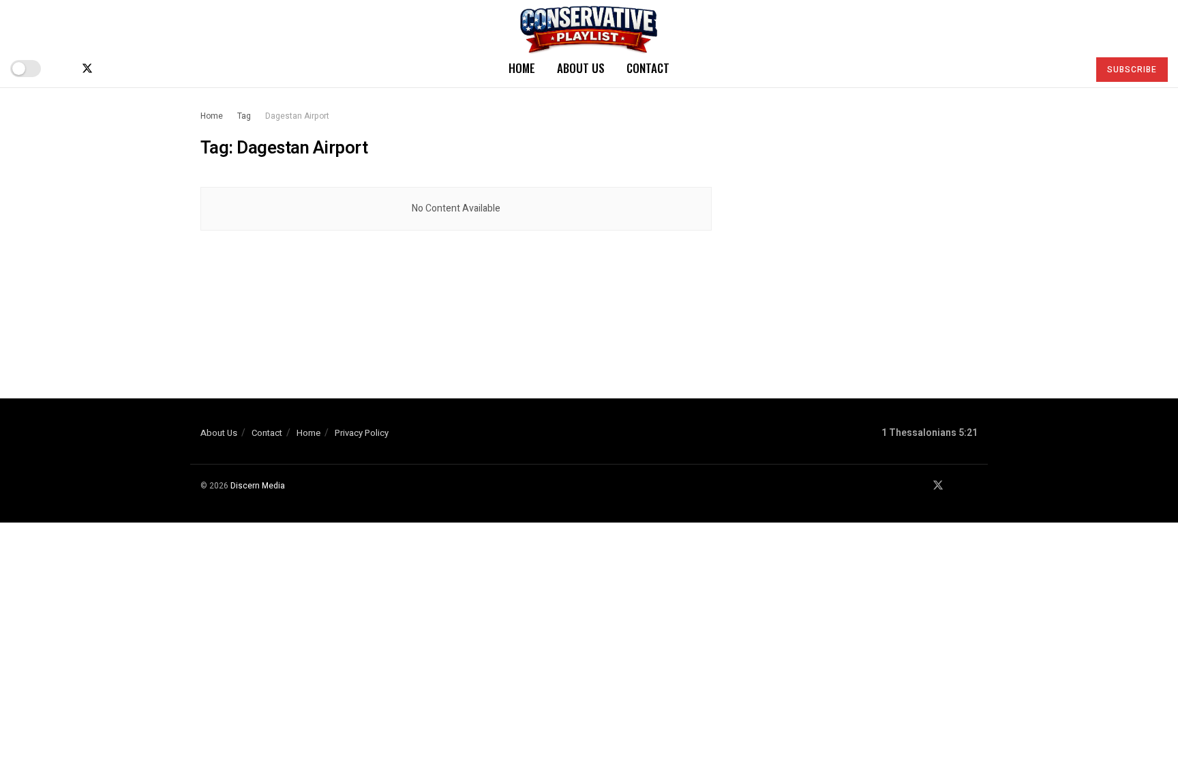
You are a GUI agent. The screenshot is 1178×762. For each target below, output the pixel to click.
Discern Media (257, 486)
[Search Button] (1072, 68)
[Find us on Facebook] (64, 68)
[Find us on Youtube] (110, 68)
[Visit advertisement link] (860, 226)
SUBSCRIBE (1132, 69)
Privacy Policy (362, 432)
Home (522, 67)
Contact (647, 67)
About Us (581, 67)
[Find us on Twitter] (87, 68)
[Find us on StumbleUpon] (132, 68)
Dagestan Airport (297, 116)
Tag (244, 116)
